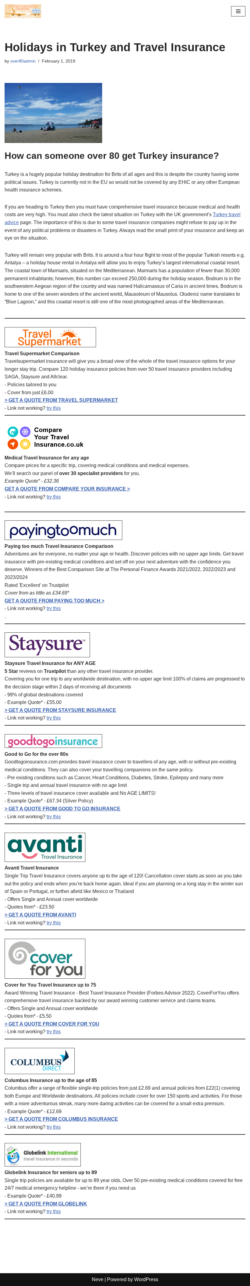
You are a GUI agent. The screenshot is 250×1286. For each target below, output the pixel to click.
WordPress (146, 1279)
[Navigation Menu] (238, 11)
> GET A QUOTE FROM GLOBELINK (46, 1203)
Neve (97, 1279)
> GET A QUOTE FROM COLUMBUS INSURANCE (61, 1119)
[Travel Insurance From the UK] (23, 11)
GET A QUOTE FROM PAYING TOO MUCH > (54, 600)
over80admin (23, 61)
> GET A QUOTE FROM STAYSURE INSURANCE (60, 710)
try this (54, 408)
